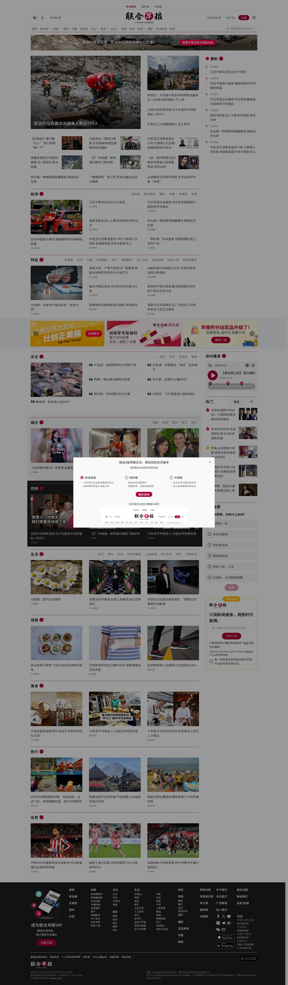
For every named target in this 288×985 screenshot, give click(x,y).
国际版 (134, 478)
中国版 (178, 478)
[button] (99, 478)
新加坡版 (90, 478)
